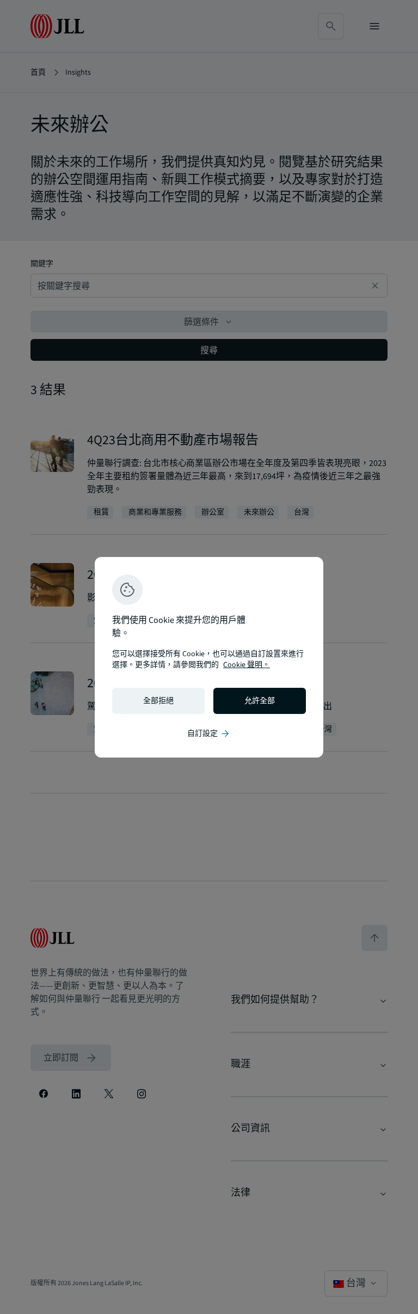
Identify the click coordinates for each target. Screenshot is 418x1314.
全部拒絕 (158, 700)
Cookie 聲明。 (246, 664)
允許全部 (259, 700)
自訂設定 (209, 733)
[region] (209, 657)
